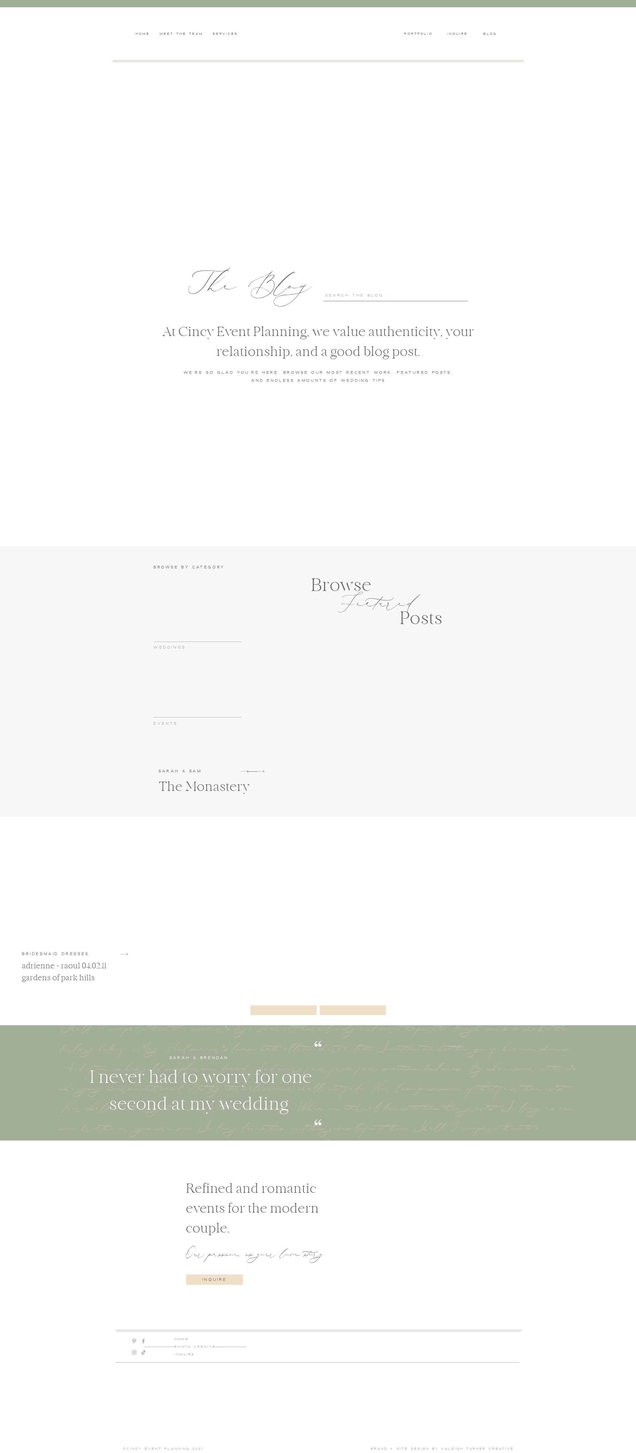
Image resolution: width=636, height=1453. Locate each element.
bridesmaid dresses (55, 953)
